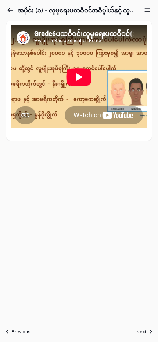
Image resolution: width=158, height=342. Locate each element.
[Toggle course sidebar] (147, 10)
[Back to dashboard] (10, 10)
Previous (21, 331)
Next (141, 331)
